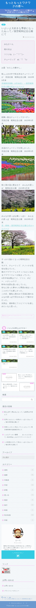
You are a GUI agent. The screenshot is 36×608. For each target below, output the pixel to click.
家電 (18, 490)
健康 (3, 24)
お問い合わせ (8, 586)
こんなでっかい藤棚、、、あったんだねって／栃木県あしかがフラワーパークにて (18, 436)
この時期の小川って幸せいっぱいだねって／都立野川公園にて (18, 443)
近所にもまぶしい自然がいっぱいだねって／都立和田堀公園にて (18, 421)
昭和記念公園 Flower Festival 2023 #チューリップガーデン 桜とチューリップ (17, 316)
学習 (18, 485)
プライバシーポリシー (11, 591)
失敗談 (18, 480)
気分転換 (18, 515)
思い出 (18, 495)
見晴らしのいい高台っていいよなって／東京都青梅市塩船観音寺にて (18, 428)
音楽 (18, 520)
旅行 (18, 505)
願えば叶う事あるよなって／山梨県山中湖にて (18, 413)
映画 (18, 510)
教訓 (18, 500)
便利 (18, 470)
